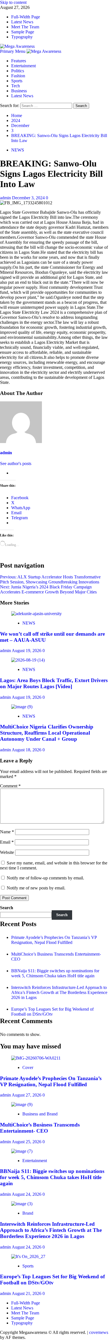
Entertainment (23, 65)
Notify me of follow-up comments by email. (45, 878)
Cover (27, 1067)
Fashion (18, 75)
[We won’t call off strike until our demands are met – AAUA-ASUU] (36, 613)
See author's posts (15, 463)
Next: (48, 589)
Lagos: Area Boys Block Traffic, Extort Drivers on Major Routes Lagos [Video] (54, 683)
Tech (15, 85)
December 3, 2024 (29, 197)
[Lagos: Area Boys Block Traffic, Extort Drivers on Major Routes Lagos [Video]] (28, 660)
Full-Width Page (25, 16)
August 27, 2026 (27, 1095)
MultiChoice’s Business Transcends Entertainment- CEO (40, 1128)
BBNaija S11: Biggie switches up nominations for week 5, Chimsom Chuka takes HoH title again (55, 973)
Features (18, 60)
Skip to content (13, 2)
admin (6, 197)
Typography (22, 36)
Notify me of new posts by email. (36, 888)
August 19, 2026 (27, 650)
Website (7, 852)
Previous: (50, 579)
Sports (16, 80)
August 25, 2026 (27, 1141)
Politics (17, 70)
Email (7, 842)
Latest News (22, 21)
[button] (13, 51)
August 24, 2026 (27, 1194)
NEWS (17, 150)
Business (19, 90)
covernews (98, 1332)
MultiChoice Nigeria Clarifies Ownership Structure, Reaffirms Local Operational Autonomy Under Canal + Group (46, 733)
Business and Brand (40, 1114)
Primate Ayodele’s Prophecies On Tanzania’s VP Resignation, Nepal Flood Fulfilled (54, 940)
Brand (27, 1213)
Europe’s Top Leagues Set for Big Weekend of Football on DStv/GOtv (52, 1011)
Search (6, 907)
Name (7, 831)
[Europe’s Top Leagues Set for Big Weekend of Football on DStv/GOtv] (28, 1256)
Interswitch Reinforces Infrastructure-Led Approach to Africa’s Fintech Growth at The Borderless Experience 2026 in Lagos (59, 992)
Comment (10, 786)
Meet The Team (25, 26)
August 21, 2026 (27, 1293)
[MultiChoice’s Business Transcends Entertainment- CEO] (21, 1104)
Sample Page (22, 31)
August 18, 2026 (27, 749)
